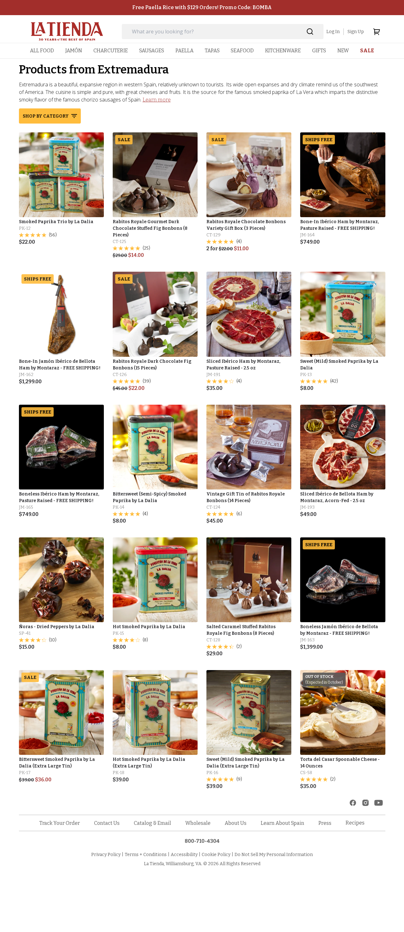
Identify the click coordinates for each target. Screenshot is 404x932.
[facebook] (353, 803)
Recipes (355, 823)
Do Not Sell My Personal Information (274, 854)
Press (324, 823)
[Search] (310, 31)
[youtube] (378, 803)
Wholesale (198, 823)
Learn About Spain (282, 823)
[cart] (376, 31)
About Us (236, 823)
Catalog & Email (152, 823)
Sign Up (356, 31)
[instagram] (365, 803)
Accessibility (184, 854)
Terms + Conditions (146, 854)
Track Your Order (59, 823)
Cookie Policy (216, 854)
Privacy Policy (106, 854)
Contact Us (107, 823)
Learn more (157, 100)
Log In (333, 31)
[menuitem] (42, 51)
